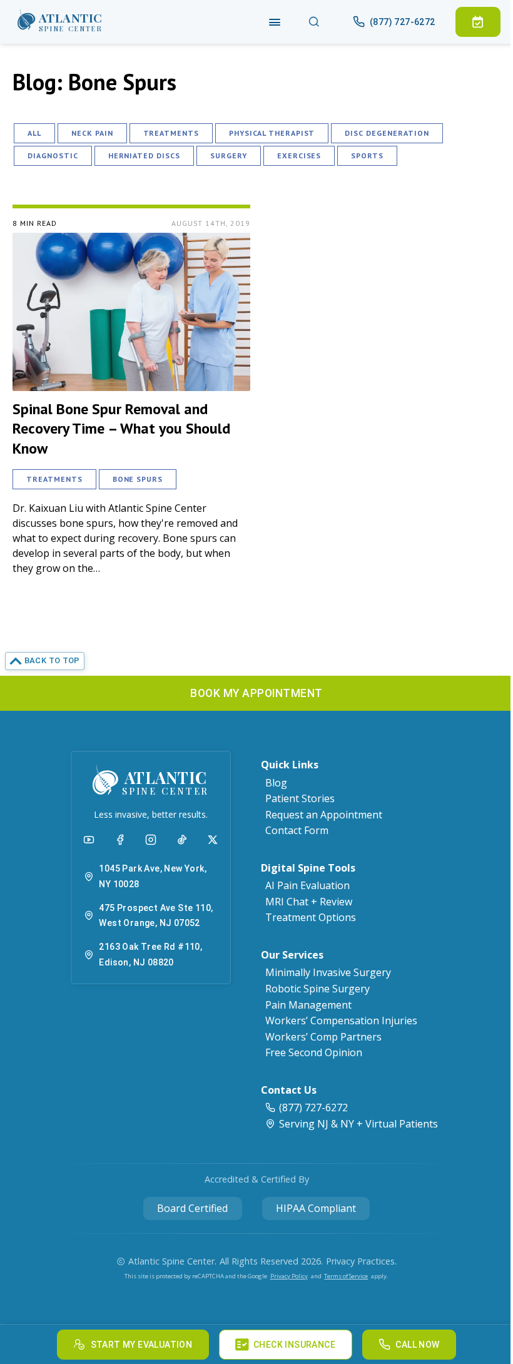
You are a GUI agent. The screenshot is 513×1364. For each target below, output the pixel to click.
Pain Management (308, 1005)
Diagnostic (53, 155)
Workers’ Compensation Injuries (341, 1020)
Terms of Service (346, 1276)
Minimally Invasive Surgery (328, 972)
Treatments (171, 133)
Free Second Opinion (313, 1052)
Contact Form (296, 830)
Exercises (299, 155)
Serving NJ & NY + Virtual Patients (358, 1124)
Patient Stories (300, 798)
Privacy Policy (289, 1276)
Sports (367, 155)
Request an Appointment (323, 815)
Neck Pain (92, 133)
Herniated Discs (144, 155)
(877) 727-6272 (313, 1107)
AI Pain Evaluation (307, 885)
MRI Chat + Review (308, 901)
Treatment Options (310, 917)
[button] (60, 22)
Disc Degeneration (387, 133)
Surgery (228, 155)
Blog (276, 783)
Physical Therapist (272, 133)
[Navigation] (275, 22)
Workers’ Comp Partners (323, 1037)
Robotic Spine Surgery (317, 988)
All (34, 133)
